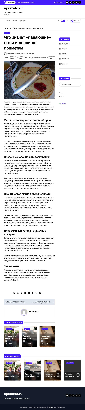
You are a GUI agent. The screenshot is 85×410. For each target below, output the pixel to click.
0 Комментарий (30, 53)
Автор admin (10, 53)
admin (35, 311)
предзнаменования (35, 57)
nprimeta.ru (13, 8)
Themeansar (60, 407)
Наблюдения (65, 44)
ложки (7, 57)
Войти (61, 93)
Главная (7, 21)
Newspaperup (51, 407)
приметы (44, 57)
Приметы (14, 21)
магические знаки (13, 57)
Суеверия (22, 21)
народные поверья (21, 57)
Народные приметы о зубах (45, 338)
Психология (65, 59)
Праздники (64, 49)
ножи (26, 57)
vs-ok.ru (61, 96)
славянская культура (51, 57)
